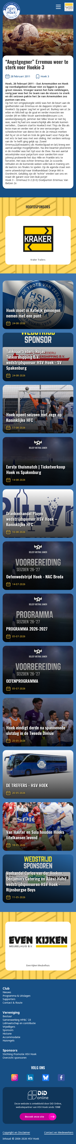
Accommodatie (11, 1037)
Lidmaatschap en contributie (19, 1023)
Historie (7, 1033)
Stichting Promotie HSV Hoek (19, 1054)
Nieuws (7, 992)
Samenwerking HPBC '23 (17, 1019)
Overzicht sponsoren (15, 1057)
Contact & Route (12, 1002)
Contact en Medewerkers (58, 1132)
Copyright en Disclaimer (16, 1132)
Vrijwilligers (9, 1026)
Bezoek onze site (34, 1116)
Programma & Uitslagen (16, 995)
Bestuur (7, 1016)
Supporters (9, 999)
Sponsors (8, 1030)
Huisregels (8, 1040)
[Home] (13, 7)
